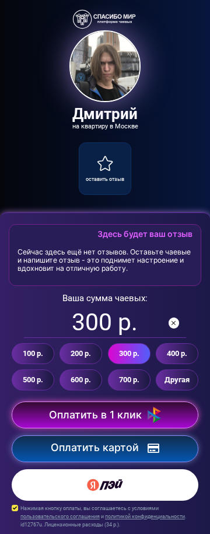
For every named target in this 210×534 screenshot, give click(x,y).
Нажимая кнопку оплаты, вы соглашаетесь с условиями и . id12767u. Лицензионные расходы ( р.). (103, 516)
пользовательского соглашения (60, 516)
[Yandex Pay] (105, 485)
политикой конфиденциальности (145, 516)
